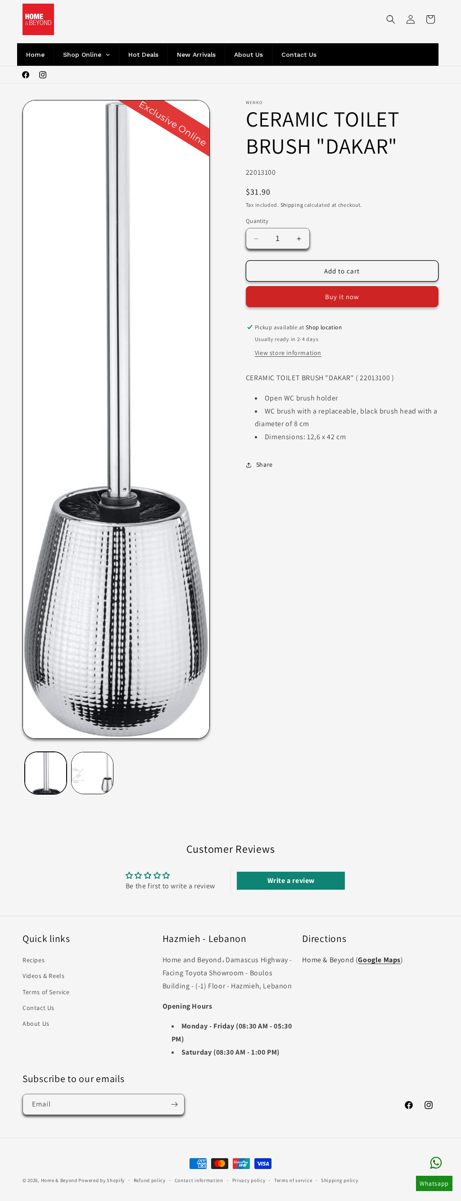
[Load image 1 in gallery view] (46, 773)
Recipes (34, 960)
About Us (36, 1023)
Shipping (291, 204)
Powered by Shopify (101, 1180)
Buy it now (342, 296)
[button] (391, 19)
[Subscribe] (174, 1104)
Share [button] (264, 464)
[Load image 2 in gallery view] (92, 773)
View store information (288, 353)
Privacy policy (249, 1180)
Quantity (257, 221)
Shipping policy (339, 1180)
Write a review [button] (291, 880)
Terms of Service (46, 992)
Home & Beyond (59, 1180)
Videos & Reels (43, 976)
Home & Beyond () (352, 959)
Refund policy (150, 1180)
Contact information (199, 1180)
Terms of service (293, 1180)
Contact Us (38, 1008)
